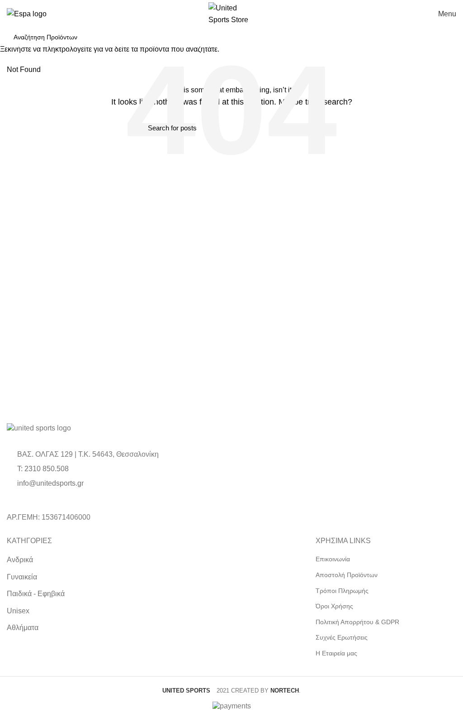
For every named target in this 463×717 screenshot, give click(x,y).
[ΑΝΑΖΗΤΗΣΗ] (444, 37)
